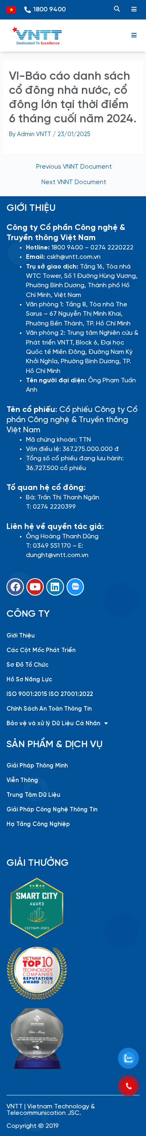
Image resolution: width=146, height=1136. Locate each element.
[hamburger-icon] (134, 10)
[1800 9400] (27, 10)
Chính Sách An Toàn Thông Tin (49, 709)
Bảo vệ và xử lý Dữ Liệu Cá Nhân (53, 723)
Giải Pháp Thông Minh (37, 766)
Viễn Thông (22, 780)
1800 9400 (49, 9)
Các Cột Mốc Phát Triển (40, 650)
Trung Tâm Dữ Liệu (33, 795)
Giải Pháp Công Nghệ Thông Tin (51, 809)
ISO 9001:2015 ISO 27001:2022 (49, 694)
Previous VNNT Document (74, 167)
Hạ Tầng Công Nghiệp (38, 824)
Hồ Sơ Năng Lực (29, 679)
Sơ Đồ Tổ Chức (27, 665)
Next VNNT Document (73, 183)
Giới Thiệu (20, 636)
